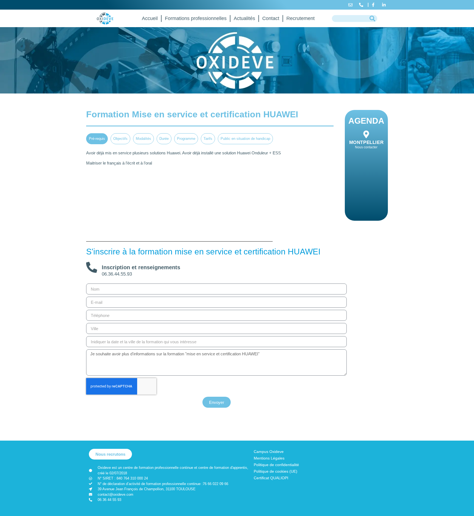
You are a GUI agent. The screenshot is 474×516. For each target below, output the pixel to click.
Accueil (150, 18)
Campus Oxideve (269, 451)
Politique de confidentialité (276, 465)
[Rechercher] (372, 18)
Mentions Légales (269, 458)
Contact (270, 18)
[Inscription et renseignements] (91, 267)
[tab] (97, 138)
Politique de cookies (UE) (275, 471)
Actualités (244, 18)
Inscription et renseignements (141, 267)
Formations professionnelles (196, 18)
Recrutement (300, 18)
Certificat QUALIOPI (271, 478)
